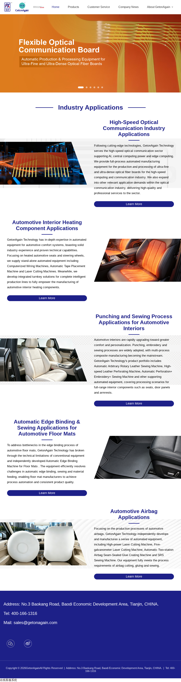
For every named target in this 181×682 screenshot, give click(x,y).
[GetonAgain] (16, 7)
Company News (128, 6)
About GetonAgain (158, 6)
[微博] (28, 644)
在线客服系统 (8, 679)
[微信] (11, 644)
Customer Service (98, 6)
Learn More (134, 204)
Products (73, 6)
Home (55, 6)
